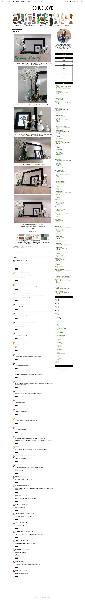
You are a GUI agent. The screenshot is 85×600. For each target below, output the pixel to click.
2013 (57, 313)
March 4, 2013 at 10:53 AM (32, 417)
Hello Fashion (58, 159)
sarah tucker (58, 219)
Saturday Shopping (59, 95)
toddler (64, 72)
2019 (57, 304)
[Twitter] (65, 1)
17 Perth (17, 353)
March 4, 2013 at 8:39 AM (22, 390)
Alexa (16, 362)
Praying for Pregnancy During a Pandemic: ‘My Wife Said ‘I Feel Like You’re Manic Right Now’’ (63, 244)
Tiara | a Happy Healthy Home (21, 417)
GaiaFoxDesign (48, 597)
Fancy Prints (24, 135)
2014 (57, 311)
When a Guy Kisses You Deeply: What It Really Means (63, 175)
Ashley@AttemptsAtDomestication (22, 485)
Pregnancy (23, 1)
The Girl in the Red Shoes (60, 209)
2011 (56, 362)
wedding (64, 79)
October (58, 317)
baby (64, 70)
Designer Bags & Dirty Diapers (61, 222)
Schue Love (42, 8)
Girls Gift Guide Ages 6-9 (60, 210)
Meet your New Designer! (60, 200)
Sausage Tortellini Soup (60, 230)
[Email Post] (30, 246)
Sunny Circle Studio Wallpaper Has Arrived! (63, 213)
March (58, 327)
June (57, 322)
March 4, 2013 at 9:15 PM (28, 531)
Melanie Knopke (59, 236)
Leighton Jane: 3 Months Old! (61, 256)
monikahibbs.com (59, 184)
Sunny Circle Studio (59, 212)
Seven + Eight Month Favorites (60, 336)
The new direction (59, 196)
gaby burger (58, 195)
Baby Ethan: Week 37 (59, 345)
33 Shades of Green (59, 279)
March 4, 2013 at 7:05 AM (23, 353)
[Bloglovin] (66, 51)
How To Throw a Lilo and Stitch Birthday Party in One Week (63, 146)
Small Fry (57, 173)
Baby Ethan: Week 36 (59, 352)
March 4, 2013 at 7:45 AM (28, 380)
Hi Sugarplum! (58, 111)
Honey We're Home (59, 115)
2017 (57, 307)
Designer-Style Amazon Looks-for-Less (62, 112)
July (57, 321)
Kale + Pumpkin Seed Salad (60, 331)
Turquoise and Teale (59, 170)
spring (22, 247)
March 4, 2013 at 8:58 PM (22, 522)
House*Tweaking (59, 247)
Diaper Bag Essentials (59, 349)
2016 (57, 309)
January (58, 359)
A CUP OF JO (58, 105)
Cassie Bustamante (19, 304)
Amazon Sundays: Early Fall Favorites (62, 92)
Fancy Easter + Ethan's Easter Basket (61, 328)
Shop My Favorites (15, 1)
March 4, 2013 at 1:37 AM (22, 260)
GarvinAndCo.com (59, 149)
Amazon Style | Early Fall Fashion (61, 116)
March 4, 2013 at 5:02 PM (26, 464)
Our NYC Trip (58, 223)
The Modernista (18, 464)
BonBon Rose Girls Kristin (20, 455)
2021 (57, 302)
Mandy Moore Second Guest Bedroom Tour (63, 277)
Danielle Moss (58, 144)
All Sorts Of (58, 118)
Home (3, 1)
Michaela (17, 408)
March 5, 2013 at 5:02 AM (23, 540)
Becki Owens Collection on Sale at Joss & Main (63, 102)
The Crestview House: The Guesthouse (62, 240)
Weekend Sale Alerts (59, 99)
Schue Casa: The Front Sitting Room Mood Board (28, 243)
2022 (57, 300)
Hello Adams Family (59, 138)
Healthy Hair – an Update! (60, 189)
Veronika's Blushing (59, 134)
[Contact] (68, 51)
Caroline (17, 476)
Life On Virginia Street (59, 98)
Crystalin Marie (58, 163)
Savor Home (58, 283)
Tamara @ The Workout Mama (21, 313)
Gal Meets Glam (59, 91)
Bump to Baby (17, 555)
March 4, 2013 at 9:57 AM (23, 408)
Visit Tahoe (8, 1)
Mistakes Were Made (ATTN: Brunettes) (62, 135)
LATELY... (57, 284)
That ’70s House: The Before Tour (61, 248)
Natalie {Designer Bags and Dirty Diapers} (24, 284)
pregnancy (63, 77)
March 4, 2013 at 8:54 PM (29, 513)
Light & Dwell (58, 258)
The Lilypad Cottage (59, 167)
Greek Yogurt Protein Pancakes (61, 353)
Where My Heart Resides (60, 269)
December (58, 314)
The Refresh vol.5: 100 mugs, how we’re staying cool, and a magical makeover (62, 252)
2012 (57, 361)
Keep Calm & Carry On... (60, 255)
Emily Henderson (59, 85)
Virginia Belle (18, 561)
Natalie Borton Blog (59, 191)
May (57, 324)
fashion (64, 60)
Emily (16, 390)
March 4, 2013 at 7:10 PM (34, 485)
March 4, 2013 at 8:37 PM (24, 504)
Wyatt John (63, 75)
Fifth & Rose (58, 216)
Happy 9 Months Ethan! (60, 332)
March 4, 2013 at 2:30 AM (24, 272)
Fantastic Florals (59, 350)
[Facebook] (64, 1)
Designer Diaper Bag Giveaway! (61, 335)
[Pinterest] (62, 51)
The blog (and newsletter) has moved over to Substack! (63, 193)
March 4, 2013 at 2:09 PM (31, 455)
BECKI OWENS (58, 101)
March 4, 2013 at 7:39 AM (25, 371)
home (19, 247)
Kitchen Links (35, 1)
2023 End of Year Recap (60, 203)
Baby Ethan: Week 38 (59, 339)
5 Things (58, 329)
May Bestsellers (58, 164)
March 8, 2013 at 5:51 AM (23, 570)
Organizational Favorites (60, 259)
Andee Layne (17, 371)
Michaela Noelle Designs (60, 181)
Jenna (16, 260)
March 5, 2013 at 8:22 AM (25, 549)
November (58, 315)
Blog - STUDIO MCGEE (59, 239)
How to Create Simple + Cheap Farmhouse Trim (63, 289)
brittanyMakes (58, 250)
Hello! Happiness (59, 122)
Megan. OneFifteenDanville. (21, 399)
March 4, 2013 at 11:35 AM (22, 426)
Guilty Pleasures (59, 346)
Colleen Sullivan (18, 435)
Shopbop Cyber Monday (60, 237)
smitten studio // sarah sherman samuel (62, 276)
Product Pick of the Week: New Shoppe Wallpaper (62, 120)
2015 (57, 310)
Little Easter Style (59, 342)
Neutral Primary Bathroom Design (61, 167)
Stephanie (17, 504)
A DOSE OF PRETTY (59, 233)
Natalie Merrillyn (59, 188)
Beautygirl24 (18, 446)
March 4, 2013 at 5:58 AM (32, 322)
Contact (41, 1)
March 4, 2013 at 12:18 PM (27, 435)
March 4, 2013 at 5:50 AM (28, 293)
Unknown (17, 272)
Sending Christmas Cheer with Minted (62, 273)
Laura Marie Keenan (19, 531)
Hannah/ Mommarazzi (20, 513)
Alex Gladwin (18, 549)
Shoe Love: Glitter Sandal (60, 343)
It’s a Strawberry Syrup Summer (61, 150)
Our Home (29, 1)
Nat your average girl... (60, 266)
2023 (57, 299)
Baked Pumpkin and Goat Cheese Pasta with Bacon (63, 281)
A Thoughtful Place (59, 94)
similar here (32, 105)
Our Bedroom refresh (59, 220)
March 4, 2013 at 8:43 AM (31, 399)
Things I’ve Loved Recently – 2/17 (61, 156)
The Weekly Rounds (59, 153)
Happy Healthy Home (59, 261)
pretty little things (19, 293)
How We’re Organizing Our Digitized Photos (63, 142)
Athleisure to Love (59, 185)
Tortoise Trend (58, 356)
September (58, 318)
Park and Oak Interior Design (61, 206)
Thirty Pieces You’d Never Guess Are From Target (63, 128)
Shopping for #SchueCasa (20, 242)
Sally (16, 426)
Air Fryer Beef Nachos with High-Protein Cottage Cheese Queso (62, 132)
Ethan (64, 68)
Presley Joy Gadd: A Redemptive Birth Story (63, 270)
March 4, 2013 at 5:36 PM (23, 476)
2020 (57, 303)
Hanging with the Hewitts (60, 229)
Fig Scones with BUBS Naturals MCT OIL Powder (62, 263)
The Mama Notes (59, 156)
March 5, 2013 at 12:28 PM (26, 561)
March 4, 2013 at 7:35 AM (22, 362)
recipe (64, 66)
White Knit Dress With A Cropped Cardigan (63, 227)
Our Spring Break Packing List (61, 171)
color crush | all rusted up (60, 123)
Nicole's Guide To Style (60, 291)
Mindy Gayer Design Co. (60, 202)
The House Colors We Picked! (45, 242)
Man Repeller (58, 243)
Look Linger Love (59, 152)
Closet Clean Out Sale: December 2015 (62, 292)
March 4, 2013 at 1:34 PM (25, 446)
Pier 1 (37, 104)
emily (16, 522)
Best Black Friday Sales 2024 (60, 182)
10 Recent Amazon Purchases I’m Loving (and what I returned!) (63, 161)
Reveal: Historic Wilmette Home (61, 206)
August (58, 320)
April (57, 325)
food (64, 62)
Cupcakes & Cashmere (60, 178)
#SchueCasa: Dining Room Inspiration (36, 243)
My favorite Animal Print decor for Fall (62, 109)
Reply (17, 268)
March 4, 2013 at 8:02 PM (24, 495)
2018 (57, 306)
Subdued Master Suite (59, 338)
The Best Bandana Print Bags (60, 139)
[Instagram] (64, 51)
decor (16, 247)
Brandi (16, 540)
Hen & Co (58, 199)
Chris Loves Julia (59, 108)
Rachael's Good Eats (59, 130)
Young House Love (34, 164)
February (58, 358)
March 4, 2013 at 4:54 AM (37, 284)
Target (24, 104)
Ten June (57, 287)
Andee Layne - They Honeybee (61, 126)
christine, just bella (19, 380)
